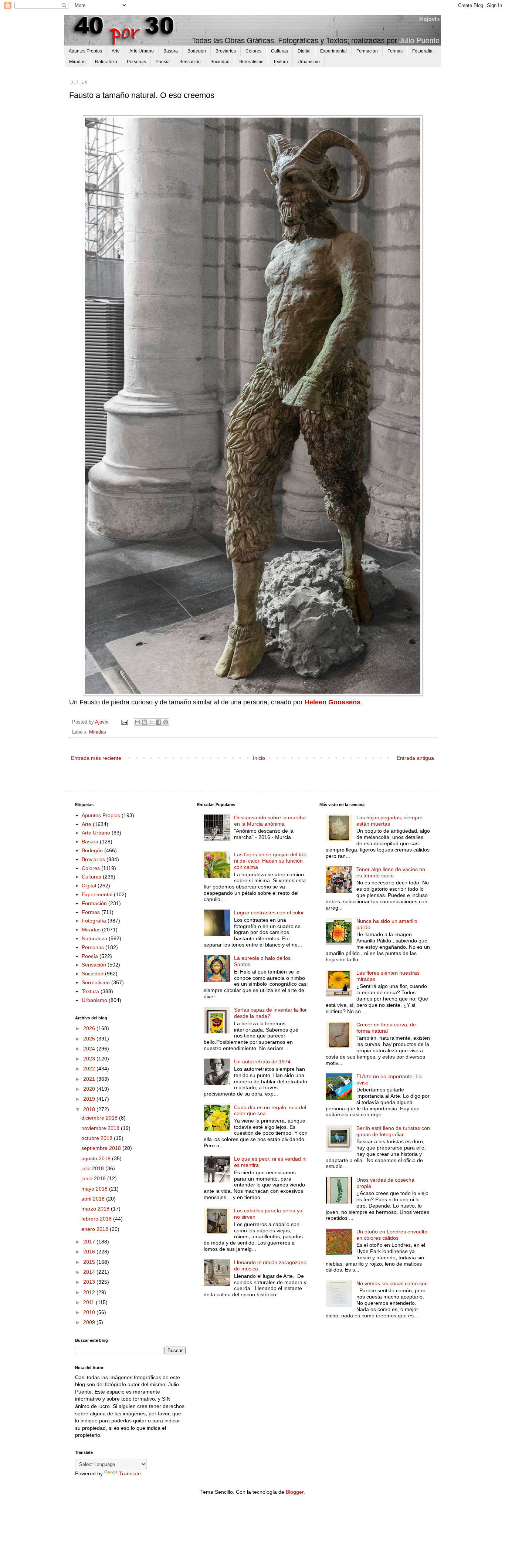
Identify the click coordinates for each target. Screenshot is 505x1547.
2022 (89, 1069)
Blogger (295, 1492)
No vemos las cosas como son (392, 1283)
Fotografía (422, 51)
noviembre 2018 (101, 1128)
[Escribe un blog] (144, 722)
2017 (89, 1242)
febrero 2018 (97, 1219)
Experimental (333, 51)
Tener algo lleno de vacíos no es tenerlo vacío (390, 872)
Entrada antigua (415, 758)
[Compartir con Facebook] (158, 722)
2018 (89, 1109)
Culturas (279, 51)
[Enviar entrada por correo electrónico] (124, 722)
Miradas (77, 61)
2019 (89, 1099)
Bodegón (196, 51)
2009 (89, 1322)
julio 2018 (93, 1168)
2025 (89, 1039)
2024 (89, 1049)
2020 (89, 1089)
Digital (304, 51)
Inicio (259, 758)
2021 (89, 1079)
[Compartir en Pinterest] (165, 722)
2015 (89, 1262)
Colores (253, 51)
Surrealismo (251, 61)
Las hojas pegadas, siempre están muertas (389, 821)
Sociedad (220, 61)
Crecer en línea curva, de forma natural (386, 1028)
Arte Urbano (141, 51)
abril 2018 (93, 1199)
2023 (89, 1059)
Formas (395, 51)
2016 (89, 1252)
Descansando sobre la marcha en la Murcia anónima (270, 821)
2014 (89, 1272)
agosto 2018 (96, 1158)
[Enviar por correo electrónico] (137, 722)
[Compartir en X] (151, 722)
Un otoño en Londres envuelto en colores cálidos (391, 1235)
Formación (367, 51)
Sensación (190, 61)
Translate (130, 1473)
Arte (116, 51)
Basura (170, 51)
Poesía (163, 61)
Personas (136, 61)
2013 (89, 1282)
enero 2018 (95, 1229)
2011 (89, 1302)
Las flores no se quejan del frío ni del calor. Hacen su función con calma (270, 861)
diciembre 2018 (100, 1118)
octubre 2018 (97, 1138)
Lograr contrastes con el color (269, 912)
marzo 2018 (96, 1209)
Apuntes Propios (85, 51)
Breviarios (226, 51)
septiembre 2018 (101, 1148)
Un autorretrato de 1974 (262, 1061)
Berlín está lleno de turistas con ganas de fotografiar (393, 1131)
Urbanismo (309, 61)
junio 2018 (94, 1178)
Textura (280, 61)
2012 (89, 1292)
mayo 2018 (95, 1189)
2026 (89, 1028)
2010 (89, 1312)
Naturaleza (106, 61)
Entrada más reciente (96, 758)
